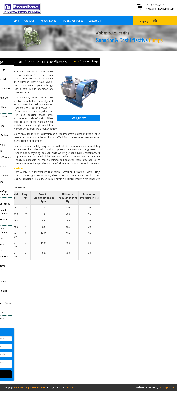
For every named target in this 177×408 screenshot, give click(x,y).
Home (15, 20)
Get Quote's (78, 118)
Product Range (90, 61)
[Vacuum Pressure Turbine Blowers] (78, 91)
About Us (29, 20)
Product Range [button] (48, 20)
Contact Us (94, 20)
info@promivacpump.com (160, 8)
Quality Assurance (73, 20)
